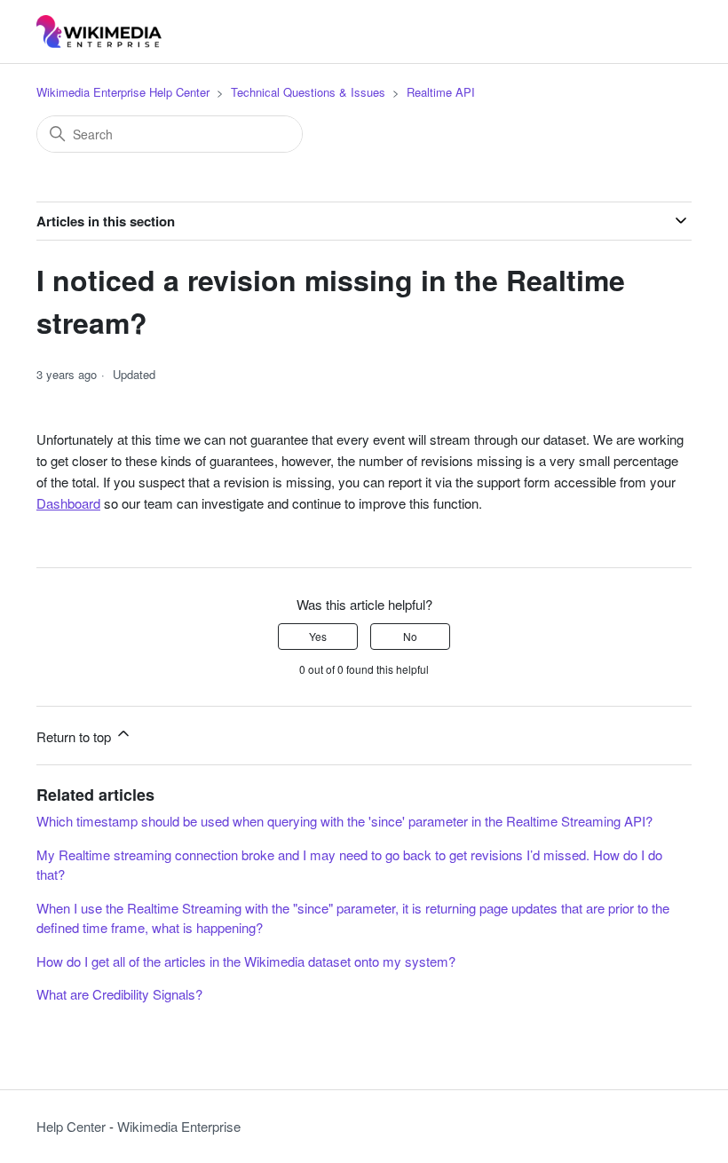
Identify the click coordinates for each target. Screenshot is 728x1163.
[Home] (99, 31)
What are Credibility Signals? (119, 994)
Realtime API (441, 91)
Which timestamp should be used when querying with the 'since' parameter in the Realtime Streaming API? (344, 820)
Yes (318, 636)
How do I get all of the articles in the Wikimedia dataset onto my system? (245, 961)
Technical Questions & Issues (308, 91)
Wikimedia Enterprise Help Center (123, 91)
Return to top (75, 736)
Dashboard (68, 503)
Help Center (71, 1126)
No (410, 636)
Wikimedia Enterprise (179, 1126)
